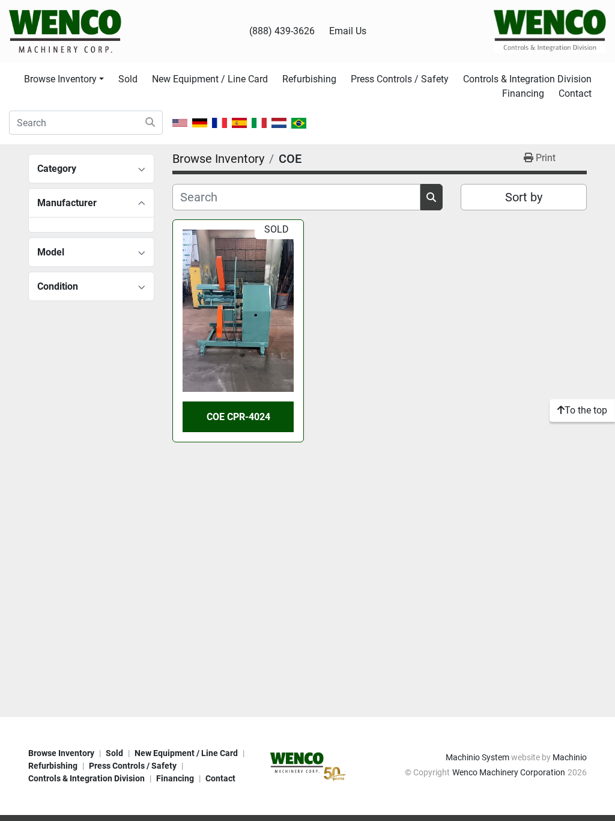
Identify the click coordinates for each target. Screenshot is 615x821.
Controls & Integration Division (527, 79)
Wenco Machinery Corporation (508, 772)
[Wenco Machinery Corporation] (307, 765)
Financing (523, 93)
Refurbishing (309, 79)
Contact (575, 93)
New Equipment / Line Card (210, 79)
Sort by (523, 197)
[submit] (150, 123)
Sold (128, 79)
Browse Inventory (60, 79)
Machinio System (477, 757)
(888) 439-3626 (282, 31)
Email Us (347, 31)
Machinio (570, 757)
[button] (64, 79)
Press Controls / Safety (400, 79)
